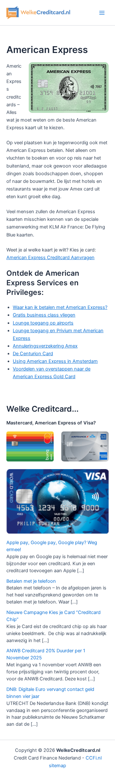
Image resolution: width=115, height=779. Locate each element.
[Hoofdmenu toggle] (102, 12)
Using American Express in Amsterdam (55, 361)
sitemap (57, 765)
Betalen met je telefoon (31, 581)
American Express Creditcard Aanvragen (50, 257)
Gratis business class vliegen (44, 315)
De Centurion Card (33, 353)
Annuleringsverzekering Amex (45, 346)
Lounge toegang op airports (43, 323)
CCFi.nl (94, 758)
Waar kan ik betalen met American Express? (60, 307)
